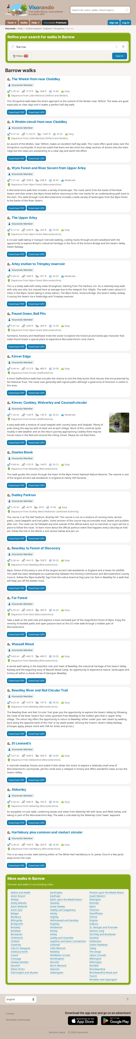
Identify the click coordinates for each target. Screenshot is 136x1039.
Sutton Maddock (98, 944)
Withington (95, 962)
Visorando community (18, 1019)
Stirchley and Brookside (102, 934)
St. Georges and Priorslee (103, 927)
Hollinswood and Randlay (64, 920)
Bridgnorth (17, 923)
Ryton (92, 906)
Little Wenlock (58, 948)
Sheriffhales (96, 913)
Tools (10, 22)
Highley (54, 916)
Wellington (95, 958)
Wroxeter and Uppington (103, 979)
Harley (53, 913)
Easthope (55, 896)
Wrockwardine (97, 969)
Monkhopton (57, 958)
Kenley (54, 930)
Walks (24, 22)
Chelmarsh (17, 937)
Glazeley (54, 902)
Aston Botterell (19, 906)
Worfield (94, 965)
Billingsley (16, 920)
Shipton (93, 920)
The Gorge (95, 951)
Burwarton (17, 934)
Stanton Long (96, 930)
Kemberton (56, 927)
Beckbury (16, 916)
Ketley (53, 934)
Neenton (55, 969)
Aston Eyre (17, 909)
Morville (54, 962)
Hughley (54, 923)
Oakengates (56, 972)
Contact (10, 1013)
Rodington (95, 899)
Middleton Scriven (60, 955)
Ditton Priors (18, 969)
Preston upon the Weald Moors (106, 892)
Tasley (92, 948)
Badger (15, 913)
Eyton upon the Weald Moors (66, 899)
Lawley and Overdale (61, 937)
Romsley (94, 902)
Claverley (16, 944)
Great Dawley (57, 906)
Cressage (16, 958)
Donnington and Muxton (24, 972)
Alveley (15, 899)
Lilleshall (55, 944)
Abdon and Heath (20, 892)
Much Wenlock (58, 965)
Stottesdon (95, 941)
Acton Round (18, 896)
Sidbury (93, 923)
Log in (125, 22)
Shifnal (93, 916)
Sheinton (94, 909)
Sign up (113, 22)
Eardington (56, 892)
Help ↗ (35, 22)
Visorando (10, 28)
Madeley (55, 951)
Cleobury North (19, 951)
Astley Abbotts (19, 902)
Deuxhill (15, 965)
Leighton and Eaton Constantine (68, 941)
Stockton (94, 937)
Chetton (15, 941)
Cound (14, 955)
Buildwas (16, 930)
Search (119, 55)
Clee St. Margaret (20, 948)
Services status (57, 1032)
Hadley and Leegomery (63, 909)
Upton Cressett (97, 955)
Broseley (15, 927)
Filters (22, 55)
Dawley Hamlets (20, 962)
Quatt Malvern (97, 896)
